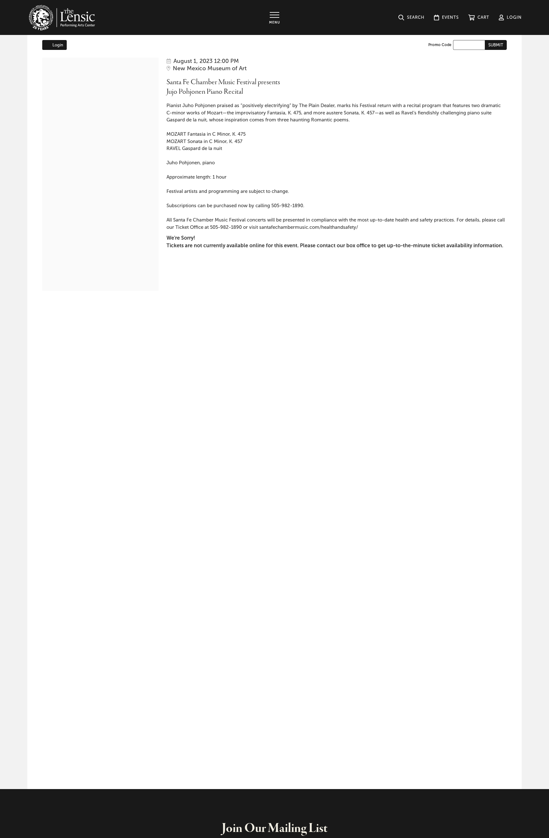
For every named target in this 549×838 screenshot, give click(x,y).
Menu (274, 22)
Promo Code (439, 45)
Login (57, 45)
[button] (478, 17)
